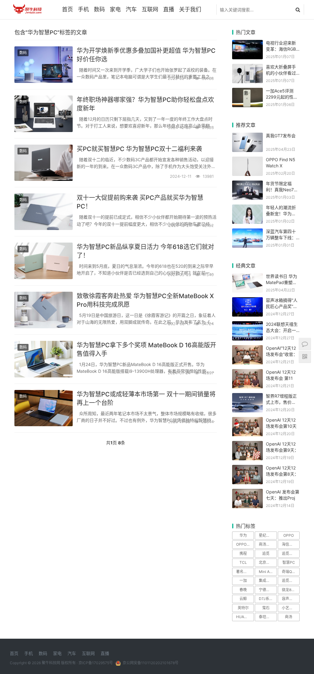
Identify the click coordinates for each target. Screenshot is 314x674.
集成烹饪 (266, 580)
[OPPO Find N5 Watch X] (247, 160)
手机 (83, 9)
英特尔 (243, 608)
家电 (115, 9)
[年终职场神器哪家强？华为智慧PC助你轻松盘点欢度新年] (43, 113)
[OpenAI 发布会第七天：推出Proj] (247, 492)
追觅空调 (289, 580)
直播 (168, 9)
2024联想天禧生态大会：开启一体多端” (282, 330)
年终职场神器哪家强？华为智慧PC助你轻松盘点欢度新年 (145, 104)
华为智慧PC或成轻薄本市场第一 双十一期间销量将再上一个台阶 (146, 399)
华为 (243, 535)
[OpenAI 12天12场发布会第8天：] (247, 468)
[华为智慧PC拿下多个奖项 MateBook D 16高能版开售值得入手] (43, 359)
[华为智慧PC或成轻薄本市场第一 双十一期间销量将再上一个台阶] (43, 408)
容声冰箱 (289, 598)
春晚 (243, 589)
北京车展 (266, 562)
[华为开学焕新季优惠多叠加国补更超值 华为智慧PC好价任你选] (43, 64)
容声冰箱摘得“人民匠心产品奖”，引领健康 (281, 306)
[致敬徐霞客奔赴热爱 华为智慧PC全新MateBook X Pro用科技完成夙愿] (43, 310)
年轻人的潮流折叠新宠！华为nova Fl (281, 213)
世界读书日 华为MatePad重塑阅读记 (281, 282)
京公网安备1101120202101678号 (150, 662)
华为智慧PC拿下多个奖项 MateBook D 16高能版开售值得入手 (146, 349)
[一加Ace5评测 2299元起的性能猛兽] (247, 91)
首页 (67, 9)
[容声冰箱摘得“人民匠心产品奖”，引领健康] (247, 301)
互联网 (150, 9)
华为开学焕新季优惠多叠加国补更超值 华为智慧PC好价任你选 (146, 55)
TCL (243, 562)
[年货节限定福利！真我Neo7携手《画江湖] (247, 184)
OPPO (288, 535)
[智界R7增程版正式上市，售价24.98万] (247, 396)
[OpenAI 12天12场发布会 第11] (247, 373)
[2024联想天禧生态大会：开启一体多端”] (247, 325)
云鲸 (243, 598)
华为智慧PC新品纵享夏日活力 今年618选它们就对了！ (145, 251)
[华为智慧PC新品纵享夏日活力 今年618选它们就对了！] (43, 261)
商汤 (288, 616)
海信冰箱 (289, 544)
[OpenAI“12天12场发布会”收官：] (247, 349)
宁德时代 (266, 589)
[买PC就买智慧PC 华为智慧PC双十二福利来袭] (43, 163)
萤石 (266, 608)
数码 (99, 9)
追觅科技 (289, 553)
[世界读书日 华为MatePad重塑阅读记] (247, 277)
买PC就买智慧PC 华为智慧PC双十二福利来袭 (139, 149)
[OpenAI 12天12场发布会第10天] (247, 420)
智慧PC (288, 562)
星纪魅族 (266, 535)
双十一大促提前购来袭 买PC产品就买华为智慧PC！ (140, 202)
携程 (243, 553)
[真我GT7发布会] (247, 136)
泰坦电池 (266, 616)
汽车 (131, 9)
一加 (243, 580)
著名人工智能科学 (245, 571)
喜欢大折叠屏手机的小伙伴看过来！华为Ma (281, 72)
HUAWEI (243, 616)
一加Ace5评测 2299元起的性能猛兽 (282, 96)
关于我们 (190, 9)
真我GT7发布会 (281, 135)
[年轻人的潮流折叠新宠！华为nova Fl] (247, 208)
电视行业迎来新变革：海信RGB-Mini (282, 48)
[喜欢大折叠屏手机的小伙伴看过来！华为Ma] (247, 67)
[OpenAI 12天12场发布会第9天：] (247, 444)
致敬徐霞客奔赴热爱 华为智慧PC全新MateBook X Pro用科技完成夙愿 (145, 300)
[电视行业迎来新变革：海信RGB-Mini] (247, 43)
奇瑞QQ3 (289, 571)
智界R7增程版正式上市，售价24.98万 (281, 402)
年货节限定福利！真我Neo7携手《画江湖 (282, 189)
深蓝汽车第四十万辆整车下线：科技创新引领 (281, 237)
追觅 (266, 553)
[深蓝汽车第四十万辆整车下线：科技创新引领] (247, 232)
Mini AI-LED (268, 571)
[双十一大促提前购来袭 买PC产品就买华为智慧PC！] (43, 211)
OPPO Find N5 (245, 544)
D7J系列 (266, 598)
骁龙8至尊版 (291, 589)
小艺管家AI (291, 608)
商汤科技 (266, 544)
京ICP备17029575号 (95, 662)
